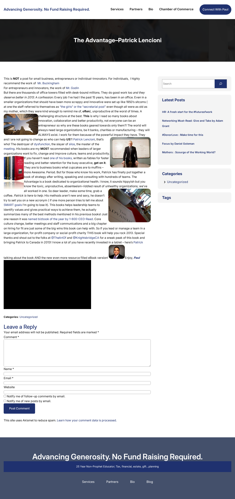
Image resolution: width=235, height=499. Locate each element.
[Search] (221, 83)
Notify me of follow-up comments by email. (36, 396)
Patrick (138, 242)
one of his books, (61, 158)
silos (72, 144)
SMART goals (13, 205)
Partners (112, 482)
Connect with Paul (215, 9)
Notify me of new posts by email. (29, 401)
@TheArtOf (58, 237)
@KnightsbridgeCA (86, 237)
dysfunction (42, 144)
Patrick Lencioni (84, 139)
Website (9, 387)
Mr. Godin (72, 88)
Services (88, 482)
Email (8, 378)
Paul (137, 258)
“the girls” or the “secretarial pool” (83, 106)
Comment (11, 337)
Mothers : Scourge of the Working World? (189, 152)
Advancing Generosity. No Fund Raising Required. (47, 9)
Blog (150, 482)
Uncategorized (28, 316)
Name (9, 369)
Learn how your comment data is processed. (87, 420)
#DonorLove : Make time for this (182, 134)
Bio (132, 482)
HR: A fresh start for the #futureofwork (187, 111)
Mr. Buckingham (48, 83)
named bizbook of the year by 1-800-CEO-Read (60, 219)
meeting (9, 148)
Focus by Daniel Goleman (178, 143)
